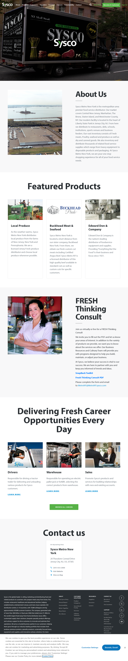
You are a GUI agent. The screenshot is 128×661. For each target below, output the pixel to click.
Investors (51, 5)
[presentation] (122, 598)
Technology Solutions (77, 619)
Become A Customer (111, 5)
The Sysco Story (63, 599)
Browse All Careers (64, 507)
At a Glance (62, 614)
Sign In (124, 5)
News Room (62, 611)
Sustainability (63, 605)
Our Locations (108, 604)
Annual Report (63, 602)
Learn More (14, 494)
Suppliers (91, 599)
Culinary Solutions (77, 614)
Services (76, 610)
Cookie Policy (47, 656)
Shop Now (97, 5)
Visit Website (58, 571)
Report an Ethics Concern (109, 613)
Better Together (63, 608)
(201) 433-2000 (59, 568)
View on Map (58, 575)
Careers (59, 5)
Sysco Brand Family (77, 607)
